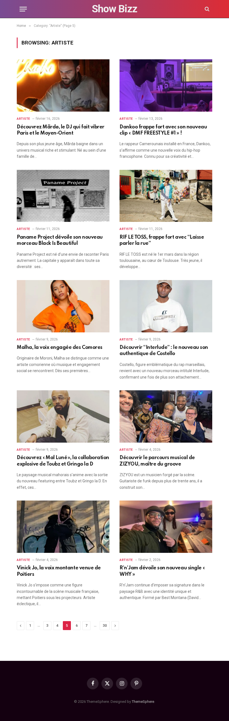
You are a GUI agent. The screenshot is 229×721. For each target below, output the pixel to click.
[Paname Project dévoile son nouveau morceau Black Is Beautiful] (63, 196)
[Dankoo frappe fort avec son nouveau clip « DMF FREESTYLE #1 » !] (166, 85)
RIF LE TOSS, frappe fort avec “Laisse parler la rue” (162, 240)
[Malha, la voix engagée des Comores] (63, 306)
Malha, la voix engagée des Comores (59, 347)
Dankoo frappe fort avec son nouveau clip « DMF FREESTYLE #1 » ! (163, 130)
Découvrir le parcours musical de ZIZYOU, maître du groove (157, 460)
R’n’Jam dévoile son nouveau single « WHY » (162, 571)
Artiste (23, 119)
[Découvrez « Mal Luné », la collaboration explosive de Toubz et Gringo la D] (63, 416)
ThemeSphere (143, 701)
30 (105, 625)
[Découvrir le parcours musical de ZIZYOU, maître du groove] (166, 416)
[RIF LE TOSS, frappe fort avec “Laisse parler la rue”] (166, 196)
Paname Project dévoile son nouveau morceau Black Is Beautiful (60, 240)
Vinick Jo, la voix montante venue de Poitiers (59, 571)
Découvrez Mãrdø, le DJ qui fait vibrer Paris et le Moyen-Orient (60, 130)
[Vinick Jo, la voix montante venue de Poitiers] (63, 527)
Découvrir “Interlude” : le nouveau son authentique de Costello (164, 350)
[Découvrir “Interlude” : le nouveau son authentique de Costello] (166, 306)
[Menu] (23, 9)
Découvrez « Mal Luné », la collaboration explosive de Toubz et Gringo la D (63, 460)
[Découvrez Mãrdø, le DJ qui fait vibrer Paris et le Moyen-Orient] (63, 85)
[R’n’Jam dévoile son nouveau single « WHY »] (166, 527)
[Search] (206, 9)
